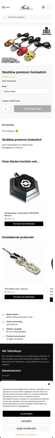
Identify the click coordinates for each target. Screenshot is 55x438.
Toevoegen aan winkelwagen (32, 109)
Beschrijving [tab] (8, 125)
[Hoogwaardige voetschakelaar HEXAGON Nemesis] (24, 187)
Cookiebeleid (20, 434)
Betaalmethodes (9, 380)
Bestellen (6, 375)
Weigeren (27, 421)
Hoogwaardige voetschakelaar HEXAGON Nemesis (21, 214)
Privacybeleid (31, 434)
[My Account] (43, 7)
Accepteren (27, 413)
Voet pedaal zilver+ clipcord (16, 289)
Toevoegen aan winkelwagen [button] (24, 224)
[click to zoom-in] (27, 45)
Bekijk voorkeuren (26, 428)
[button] (49, 384)
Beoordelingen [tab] (9, 131)
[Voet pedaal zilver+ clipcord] (24, 263)
